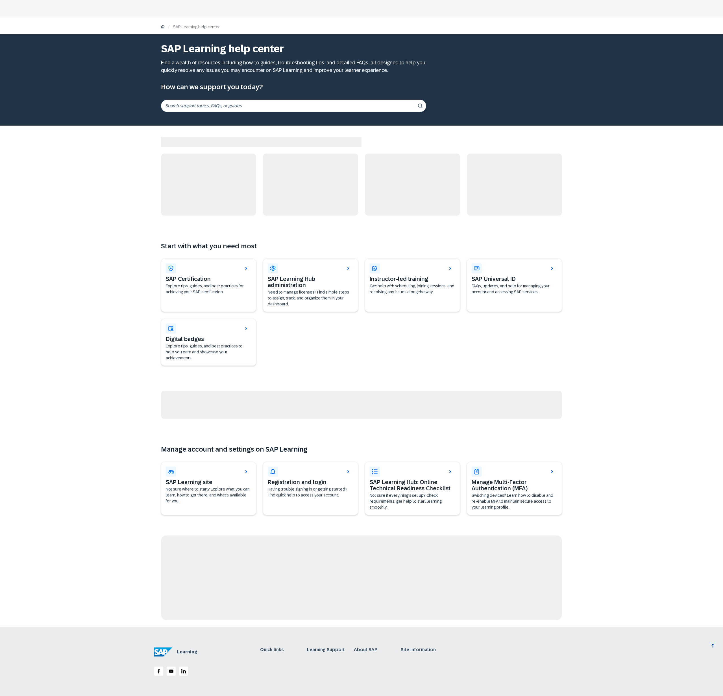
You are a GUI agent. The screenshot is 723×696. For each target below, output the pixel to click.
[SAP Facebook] (158, 671)
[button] (514, 285)
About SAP (366, 649)
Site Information (418, 649)
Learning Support (326, 649)
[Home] (163, 27)
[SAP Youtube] (171, 671)
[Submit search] (420, 106)
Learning (187, 651)
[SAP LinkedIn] (183, 671)
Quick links (272, 649)
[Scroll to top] (712, 645)
